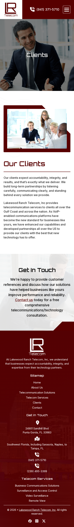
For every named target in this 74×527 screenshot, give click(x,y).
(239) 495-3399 (37, 471)
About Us (37, 387)
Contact (37, 407)
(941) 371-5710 (37, 460)
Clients (37, 402)
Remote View (37, 500)
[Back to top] (64, 517)
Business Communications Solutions (37, 485)
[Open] (66, 9)
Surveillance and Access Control (37, 490)
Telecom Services (37, 397)
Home (37, 382)
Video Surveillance (37, 495)
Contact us (24, 300)
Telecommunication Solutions (37, 392)
